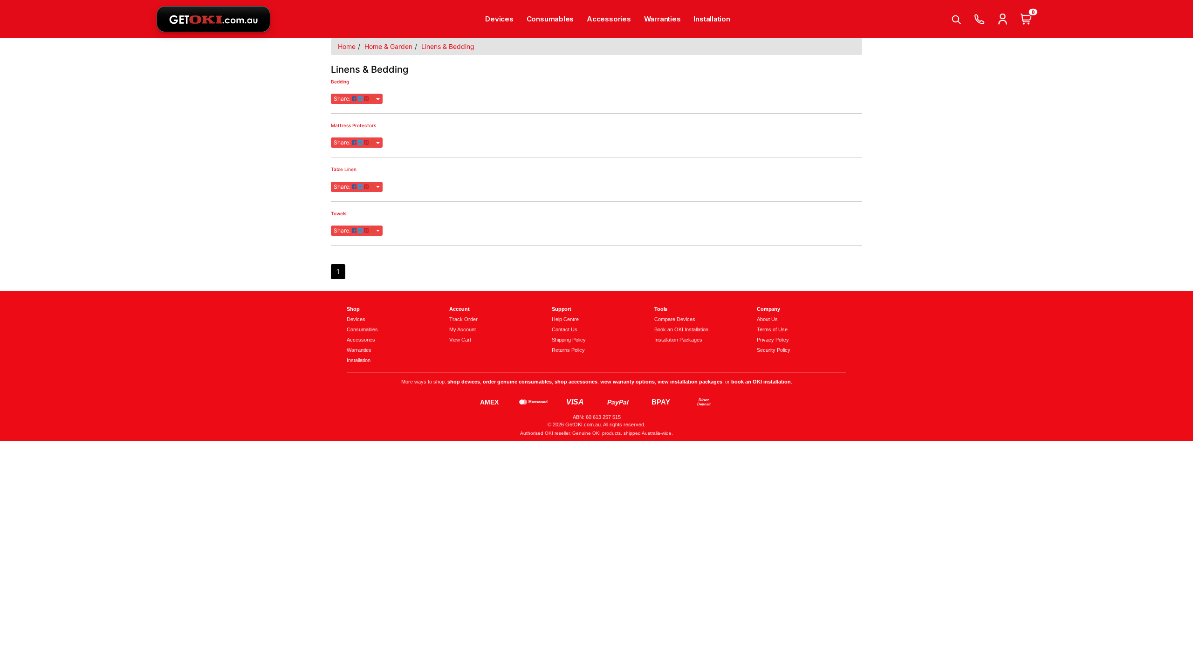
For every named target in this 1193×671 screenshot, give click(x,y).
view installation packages (690, 381)
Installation (711, 18)
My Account (462, 329)
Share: (343, 98)
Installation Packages (678, 339)
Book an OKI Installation (681, 329)
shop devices (463, 381)
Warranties (662, 18)
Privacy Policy (773, 339)
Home (347, 46)
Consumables (550, 18)
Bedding (340, 81)
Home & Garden (388, 46)
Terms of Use (772, 329)
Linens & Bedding (447, 46)
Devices (499, 18)
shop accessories (576, 381)
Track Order (463, 319)
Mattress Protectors (353, 125)
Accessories (609, 18)
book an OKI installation (761, 381)
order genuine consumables (517, 381)
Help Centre (565, 319)
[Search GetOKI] (956, 19)
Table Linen (344, 169)
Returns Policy (568, 350)
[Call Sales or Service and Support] (979, 19)
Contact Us (564, 329)
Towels (338, 213)
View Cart (460, 339)
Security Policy (773, 350)
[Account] (1002, 19)
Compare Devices (674, 319)
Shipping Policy (569, 339)
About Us (767, 319)
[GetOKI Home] (213, 19)
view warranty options (627, 381)
